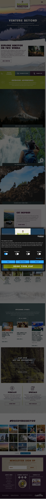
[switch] (17, 254)
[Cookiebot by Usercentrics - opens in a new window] (38, 236)
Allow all (37, 261)
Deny (8, 261)
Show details (38, 258)
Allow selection (22, 261)
